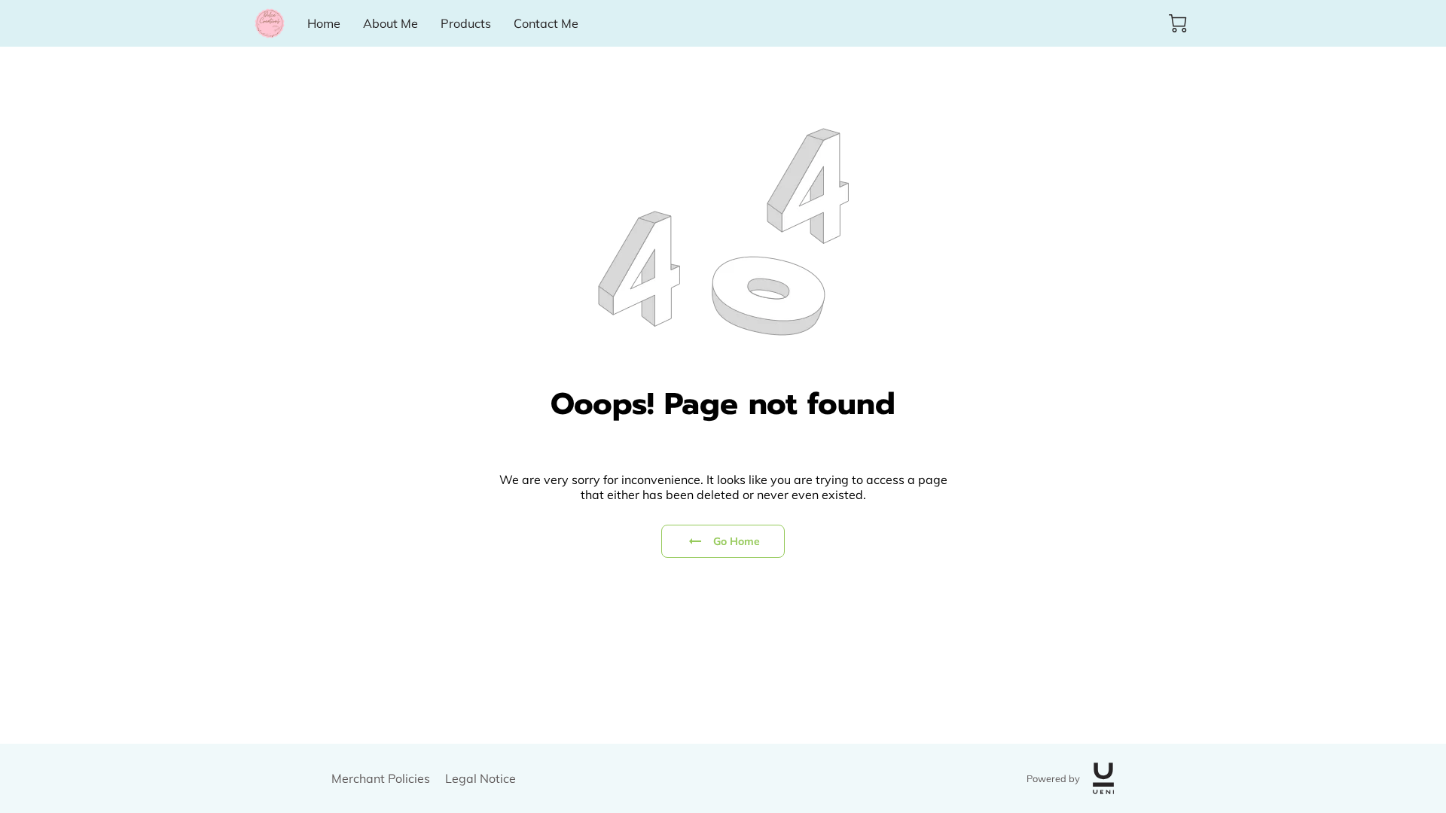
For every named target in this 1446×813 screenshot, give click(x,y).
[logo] (1103, 778)
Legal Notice (480, 778)
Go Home (737, 541)
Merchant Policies (380, 778)
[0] (1178, 23)
